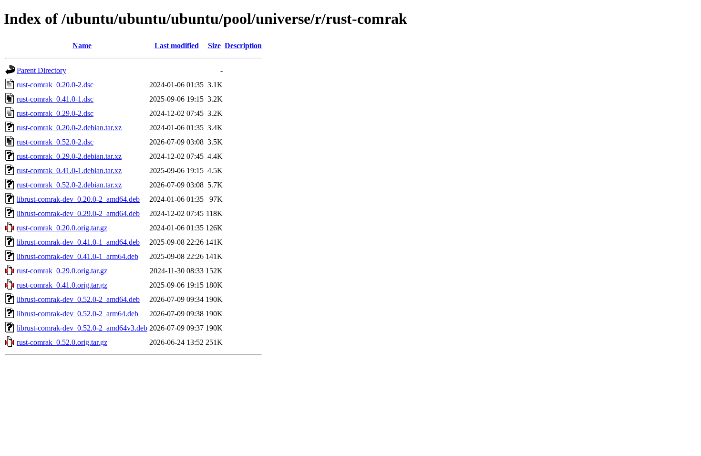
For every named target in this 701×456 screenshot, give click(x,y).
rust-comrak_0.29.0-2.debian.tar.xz (69, 156)
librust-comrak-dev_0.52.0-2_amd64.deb (78, 299)
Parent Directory (41, 70)
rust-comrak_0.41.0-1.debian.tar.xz (69, 170)
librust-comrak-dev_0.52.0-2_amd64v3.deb (82, 328)
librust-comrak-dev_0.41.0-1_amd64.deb (78, 242)
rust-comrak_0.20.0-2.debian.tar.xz (69, 128)
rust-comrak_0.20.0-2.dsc (55, 85)
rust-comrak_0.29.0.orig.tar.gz (62, 271)
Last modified (177, 45)
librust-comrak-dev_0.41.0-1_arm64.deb (77, 256)
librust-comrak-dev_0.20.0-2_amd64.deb (78, 199)
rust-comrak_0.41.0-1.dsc (55, 99)
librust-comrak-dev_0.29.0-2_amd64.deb (78, 213)
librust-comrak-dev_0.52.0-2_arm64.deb (77, 314)
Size (214, 45)
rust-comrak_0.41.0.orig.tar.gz (62, 285)
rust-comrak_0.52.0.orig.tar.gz (62, 342)
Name (82, 45)
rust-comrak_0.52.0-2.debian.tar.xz (69, 185)
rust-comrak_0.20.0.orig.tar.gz (62, 228)
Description (243, 45)
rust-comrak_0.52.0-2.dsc (55, 142)
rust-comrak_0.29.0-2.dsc (55, 113)
